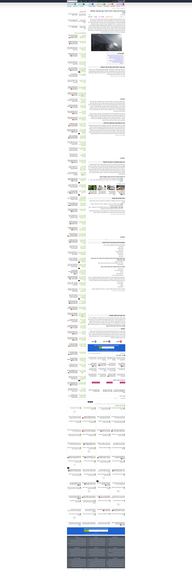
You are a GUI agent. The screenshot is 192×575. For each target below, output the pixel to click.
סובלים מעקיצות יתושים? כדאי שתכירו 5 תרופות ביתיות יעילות (97, 541)
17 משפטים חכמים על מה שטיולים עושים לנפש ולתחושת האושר (97, 549)
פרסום (84, 569)
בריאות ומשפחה (100, 4)
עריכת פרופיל (81, 6)
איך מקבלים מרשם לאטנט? (117, 62)
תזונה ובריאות (114, 8)
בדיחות (90, 4)
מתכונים (110, 4)
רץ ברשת (117, 6)
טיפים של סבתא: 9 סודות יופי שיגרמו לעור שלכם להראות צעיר (97, 540)
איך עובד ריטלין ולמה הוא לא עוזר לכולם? (115, 55)
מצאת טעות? (89, 353)
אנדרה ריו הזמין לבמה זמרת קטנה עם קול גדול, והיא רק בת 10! (116, 555)
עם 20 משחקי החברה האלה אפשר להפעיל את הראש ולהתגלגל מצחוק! (77, 543)
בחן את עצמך (119, 4)
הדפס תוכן (122, 353)
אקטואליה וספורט (77, 558)
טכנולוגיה (96, 558)
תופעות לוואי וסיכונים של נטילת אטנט (115, 60)
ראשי (124, 8)
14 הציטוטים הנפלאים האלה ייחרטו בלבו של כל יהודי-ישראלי (78, 552)
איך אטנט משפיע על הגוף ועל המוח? (115, 58)
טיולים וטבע (105, 6)
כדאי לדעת (80, 4)
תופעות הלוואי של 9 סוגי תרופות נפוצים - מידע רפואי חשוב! (117, 541)
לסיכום (121, 63)
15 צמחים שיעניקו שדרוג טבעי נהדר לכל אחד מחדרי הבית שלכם (97, 552)
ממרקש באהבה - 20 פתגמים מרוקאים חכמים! (118, 552)
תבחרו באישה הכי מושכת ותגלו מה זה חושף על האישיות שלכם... (78, 554)
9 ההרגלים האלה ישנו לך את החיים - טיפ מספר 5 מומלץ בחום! (116, 550)
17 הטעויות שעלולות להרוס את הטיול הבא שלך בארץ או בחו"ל (97, 554)
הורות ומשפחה (99, 403)
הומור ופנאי (112, 6)
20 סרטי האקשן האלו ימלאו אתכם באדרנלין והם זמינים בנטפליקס (116, 564)
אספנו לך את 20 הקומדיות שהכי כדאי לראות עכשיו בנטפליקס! (116, 559)
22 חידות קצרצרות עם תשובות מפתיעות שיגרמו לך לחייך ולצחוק (78, 545)
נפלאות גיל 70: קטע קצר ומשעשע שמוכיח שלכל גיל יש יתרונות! (116, 549)
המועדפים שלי (69, 6)
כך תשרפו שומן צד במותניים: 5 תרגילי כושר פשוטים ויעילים (78, 561)
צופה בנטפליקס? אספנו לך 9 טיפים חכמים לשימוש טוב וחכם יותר (97, 564)
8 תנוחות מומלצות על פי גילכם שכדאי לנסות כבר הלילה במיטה (97, 538)
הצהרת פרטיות (89, 569)
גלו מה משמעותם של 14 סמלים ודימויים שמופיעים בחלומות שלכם (78, 550)
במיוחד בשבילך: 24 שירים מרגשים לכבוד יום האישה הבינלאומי (116, 566)
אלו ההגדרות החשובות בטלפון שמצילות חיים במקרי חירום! (98, 561)
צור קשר (84, 1)
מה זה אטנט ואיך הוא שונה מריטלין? (115, 56)
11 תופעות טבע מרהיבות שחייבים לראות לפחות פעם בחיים (97, 555)
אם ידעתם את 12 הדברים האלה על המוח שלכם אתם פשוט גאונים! (96, 566)
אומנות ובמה (99, 6)
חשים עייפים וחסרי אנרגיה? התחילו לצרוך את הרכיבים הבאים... (116, 545)
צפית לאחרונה (75, 6)
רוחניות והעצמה (70, 4)
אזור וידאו (114, 1)
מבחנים (122, 380)
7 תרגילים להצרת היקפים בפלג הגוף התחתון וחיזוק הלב (79, 566)
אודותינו (100, 569)
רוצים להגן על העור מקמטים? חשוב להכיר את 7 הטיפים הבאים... (97, 543)
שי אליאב (122, 14)
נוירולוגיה (112, 403)
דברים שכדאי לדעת (116, 403)
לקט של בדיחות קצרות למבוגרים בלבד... (81, 538)
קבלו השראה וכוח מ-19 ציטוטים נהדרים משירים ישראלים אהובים (116, 561)
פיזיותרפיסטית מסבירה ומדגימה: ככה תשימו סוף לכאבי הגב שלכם (116, 554)
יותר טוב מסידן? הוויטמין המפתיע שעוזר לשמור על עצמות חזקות (116, 538)
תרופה (95, 403)
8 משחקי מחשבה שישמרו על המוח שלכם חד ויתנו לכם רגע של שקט (96, 559)
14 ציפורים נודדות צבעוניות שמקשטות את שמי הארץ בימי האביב (97, 550)
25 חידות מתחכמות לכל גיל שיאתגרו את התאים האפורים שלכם (78, 541)
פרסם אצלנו (94, 1)
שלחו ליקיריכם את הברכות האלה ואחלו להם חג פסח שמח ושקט (78, 549)
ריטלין (120, 403)
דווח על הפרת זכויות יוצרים (96, 353)
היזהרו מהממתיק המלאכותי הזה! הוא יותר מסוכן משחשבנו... (116, 540)
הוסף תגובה (90, 401)
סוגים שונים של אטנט (118, 59)
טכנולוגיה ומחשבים (91, 6)
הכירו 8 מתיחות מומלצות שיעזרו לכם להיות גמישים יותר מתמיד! (78, 564)
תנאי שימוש (108, 350)
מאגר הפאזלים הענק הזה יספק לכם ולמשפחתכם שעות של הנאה (78, 540)
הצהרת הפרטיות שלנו (104, 350)
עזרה (89, 1)
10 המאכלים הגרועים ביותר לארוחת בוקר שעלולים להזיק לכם (116, 543)
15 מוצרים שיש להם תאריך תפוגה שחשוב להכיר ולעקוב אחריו (97, 545)
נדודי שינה (117, 261)
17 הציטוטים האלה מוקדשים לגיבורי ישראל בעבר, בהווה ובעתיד (78, 559)
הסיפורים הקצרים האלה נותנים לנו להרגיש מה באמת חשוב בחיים (78, 555)
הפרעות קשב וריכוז (107, 403)
